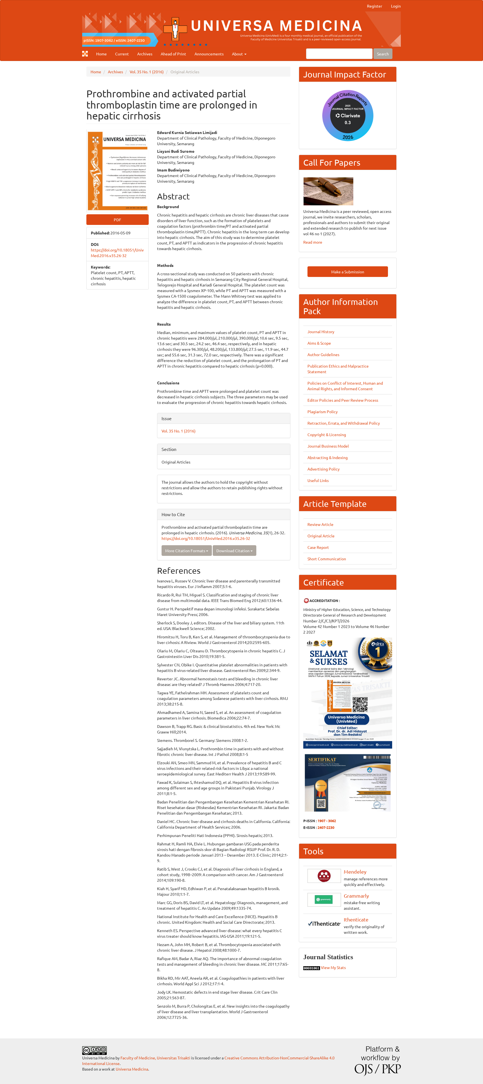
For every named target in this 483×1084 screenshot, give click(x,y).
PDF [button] (117, 219)
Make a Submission (347, 271)
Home (101, 53)
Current (122, 53)
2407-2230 (326, 827)
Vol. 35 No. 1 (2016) (147, 71)
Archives (144, 53)
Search (383, 53)
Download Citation (233, 550)
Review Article (320, 524)
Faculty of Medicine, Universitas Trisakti (155, 1057)
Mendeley (355, 871)
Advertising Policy (323, 468)
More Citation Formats (185, 550)
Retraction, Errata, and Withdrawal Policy (343, 422)
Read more (312, 241)
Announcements (209, 53)
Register (374, 5)
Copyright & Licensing (326, 434)
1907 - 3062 (327, 820)
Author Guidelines (323, 354)
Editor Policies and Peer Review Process (342, 400)
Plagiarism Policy (322, 411)
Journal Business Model (328, 445)
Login (396, 5)
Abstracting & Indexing (327, 457)
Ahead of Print (173, 53)
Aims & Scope (319, 342)
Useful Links (318, 480)
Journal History (320, 331)
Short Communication (326, 558)
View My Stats (333, 967)
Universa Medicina (132, 1068)
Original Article (321, 535)
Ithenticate (356, 919)
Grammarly (356, 896)
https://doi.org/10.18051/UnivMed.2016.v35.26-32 (206, 538)
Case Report (318, 547)
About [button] (238, 53)
